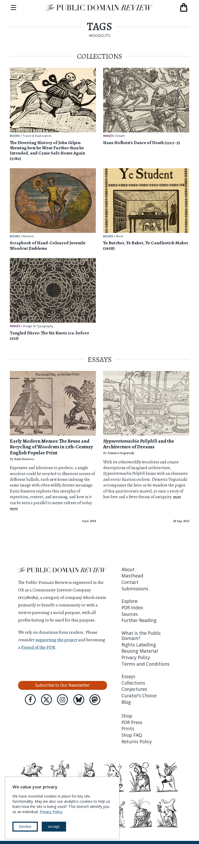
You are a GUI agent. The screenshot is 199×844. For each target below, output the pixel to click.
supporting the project (56, 640)
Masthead (132, 575)
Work (119, 236)
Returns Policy (137, 741)
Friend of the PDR (38, 647)
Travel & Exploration (37, 136)
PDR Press (132, 722)
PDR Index (132, 607)
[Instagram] (62, 699)
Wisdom (28, 236)
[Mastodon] (94, 699)
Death (120, 136)
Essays (128, 676)
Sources (130, 614)
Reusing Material (140, 651)
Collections (133, 683)
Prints (128, 728)
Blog (126, 702)
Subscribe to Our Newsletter (62, 685)
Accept (54, 826)
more (14, 508)
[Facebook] (30, 699)
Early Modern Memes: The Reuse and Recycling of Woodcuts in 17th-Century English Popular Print (51, 446)
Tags (99, 26)
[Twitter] (46, 699)
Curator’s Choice (139, 695)
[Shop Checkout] (183, 7)
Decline (25, 826)
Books (15, 136)
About (128, 569)
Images (108, 136)
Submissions (135, 588)
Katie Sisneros (24, 459)
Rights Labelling (139, 645)
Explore (130, 601)
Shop (127, 716)
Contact (130, 582)
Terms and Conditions (145, 664)
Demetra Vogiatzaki (121, 453)
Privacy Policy (136, 657)
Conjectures (134, 689)
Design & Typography (38, 326)
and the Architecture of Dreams (138, 443)
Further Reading (139, 620)
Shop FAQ (132, 735)
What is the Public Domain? (141, 635)
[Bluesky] (78, 699)
